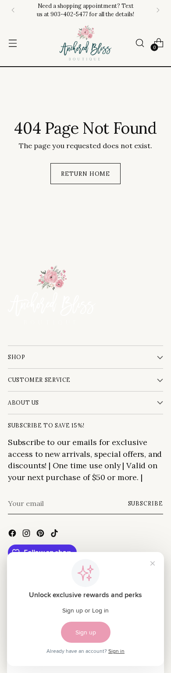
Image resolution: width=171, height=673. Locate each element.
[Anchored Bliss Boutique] (85, 43)
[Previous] (13, 10)
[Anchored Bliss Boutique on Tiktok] (55, 534)
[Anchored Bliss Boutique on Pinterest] (41, 534)
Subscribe (145, 503)
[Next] (157, 10)
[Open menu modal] (12, 43)
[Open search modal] (140, 43)
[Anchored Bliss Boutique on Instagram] (27, 534)
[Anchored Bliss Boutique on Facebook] (13, 534)
